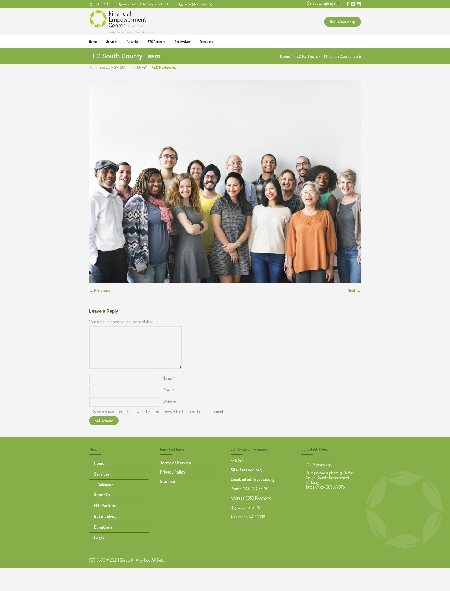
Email (168, 389)
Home (285, 56)
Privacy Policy (172, 471)
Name (168, 378)
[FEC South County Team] (225, 181)
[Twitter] (353, 4)
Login (99, 537)
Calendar (105, 484)
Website (169, 401)
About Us (102, 494)
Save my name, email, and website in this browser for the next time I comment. (158, 411)
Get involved (105, 516)
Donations (103, 527)
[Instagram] (358, 4)
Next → (354, 290)
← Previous (99, 290)
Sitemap (167, 481)
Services (102, 474)
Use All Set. (154, 560)
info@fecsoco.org (198, 4)
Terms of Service (175, 462)
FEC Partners (306, 56)
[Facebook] (347, 4)
